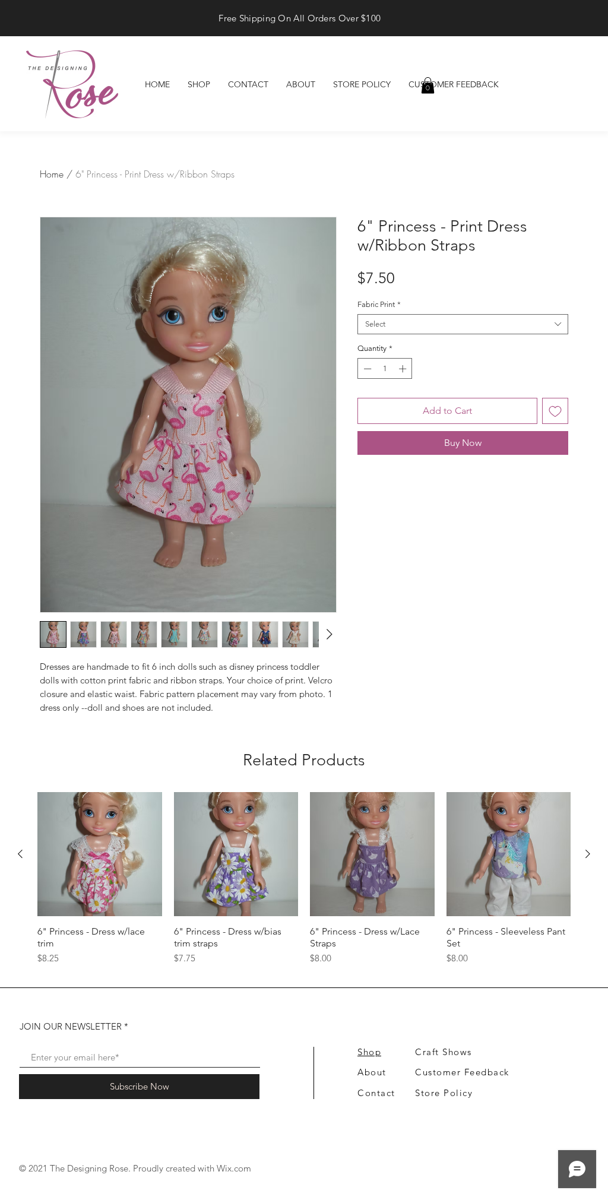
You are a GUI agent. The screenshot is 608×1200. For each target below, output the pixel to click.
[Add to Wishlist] (555, 411)
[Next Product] (588, 854)
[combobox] (462, 324)
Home (52, 174)
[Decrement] (366, 369)
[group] (304, 884)
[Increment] (404, 369)
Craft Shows (443, 1051)
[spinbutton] (385, 369)
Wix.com (234, 1168)
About (372, 1072)
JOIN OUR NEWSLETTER (71, 1026)
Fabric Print (379, 304)
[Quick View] (99, 854)
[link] (428, 85)
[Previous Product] (20, 854)
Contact (376, 1092)
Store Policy (444, 1092)
